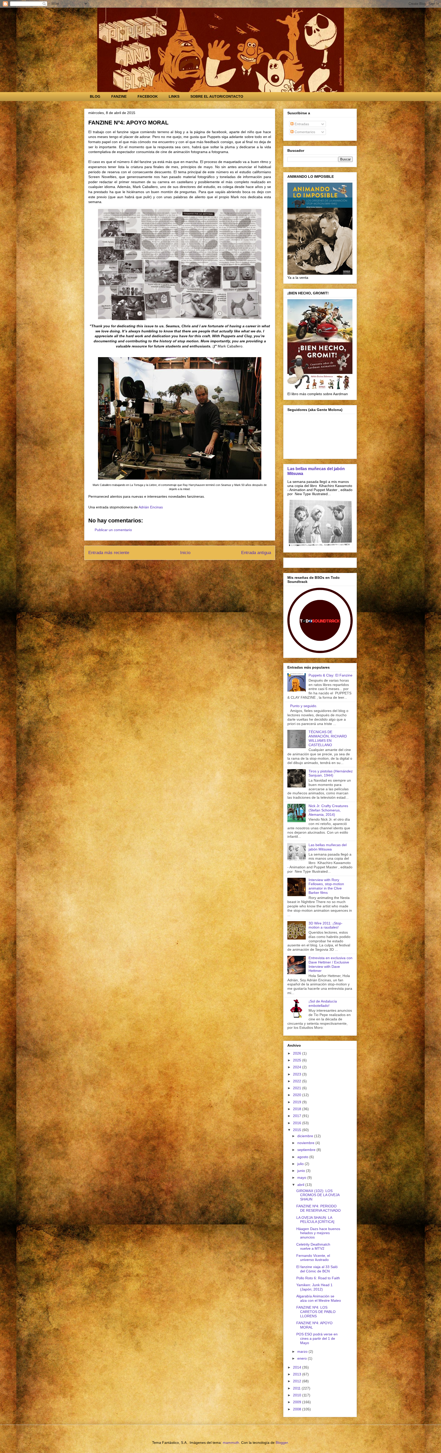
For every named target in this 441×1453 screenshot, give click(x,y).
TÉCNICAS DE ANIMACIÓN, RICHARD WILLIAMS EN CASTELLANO (328, 738)
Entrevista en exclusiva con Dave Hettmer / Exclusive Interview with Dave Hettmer (330, 964)
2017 (297, 1116)
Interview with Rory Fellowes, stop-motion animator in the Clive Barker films (326, 886)
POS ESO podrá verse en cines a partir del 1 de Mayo (317, 1338)
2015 (297, 1130)
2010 (297, 1395)
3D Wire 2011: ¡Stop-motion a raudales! (325, 925)
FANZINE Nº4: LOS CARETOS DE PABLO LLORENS (316, 1311)
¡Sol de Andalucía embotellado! (323, 1003)
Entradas (301, 124)
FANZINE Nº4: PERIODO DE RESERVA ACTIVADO (318, 1208)
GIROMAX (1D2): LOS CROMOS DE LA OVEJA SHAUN (317, 1195)
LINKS (174, 96)
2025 (297, 1060)
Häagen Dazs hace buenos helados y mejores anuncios (318, 1233)
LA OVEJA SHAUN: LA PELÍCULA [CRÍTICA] (315, 1220)
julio (301, 1164)
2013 (297, 1374)
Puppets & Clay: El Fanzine (330, 675)
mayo (302, 1177)
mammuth (231, 1443)
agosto (303, 1157)
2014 (297, 1367)
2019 (297, 1102)
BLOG (95, 96)
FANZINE (119, 96)
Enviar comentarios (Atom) (191, 567)
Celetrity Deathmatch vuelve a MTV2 (313, 1246)
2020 (297, 1095)
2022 (297, 1081)
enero (302, 1358)
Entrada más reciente (108, 552)
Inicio (185, 552)
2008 (297, 1409)
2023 (297, 1074)
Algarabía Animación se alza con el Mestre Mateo (318, 1298)
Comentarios (304, 132)
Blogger (282, 1443)
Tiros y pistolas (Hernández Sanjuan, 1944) (331, 773)
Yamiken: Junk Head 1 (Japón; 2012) (314, 1287)
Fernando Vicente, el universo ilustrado (313, 1258)
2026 (297, 1053)
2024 (297, 1067)
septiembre (306, 1150)
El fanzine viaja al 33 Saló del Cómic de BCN (317, 1269)
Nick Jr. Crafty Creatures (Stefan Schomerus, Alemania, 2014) (328, 810)
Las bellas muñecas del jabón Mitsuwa (328, 847)
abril (301, 1185)
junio (301, 1171)
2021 (297, 1088)
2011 (297, 1388)
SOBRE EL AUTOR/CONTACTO (216, 96)
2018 (297, 1109)
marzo (303, 1351)
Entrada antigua (256, 552)
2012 (297, 1381)
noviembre (306, 1143)
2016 (297, 1123)
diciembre (305, 1136)
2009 (297, 1402)
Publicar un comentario (113, 530)
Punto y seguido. (303, 706)
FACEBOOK (148, 96)
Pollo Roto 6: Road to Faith (318, 1278)
